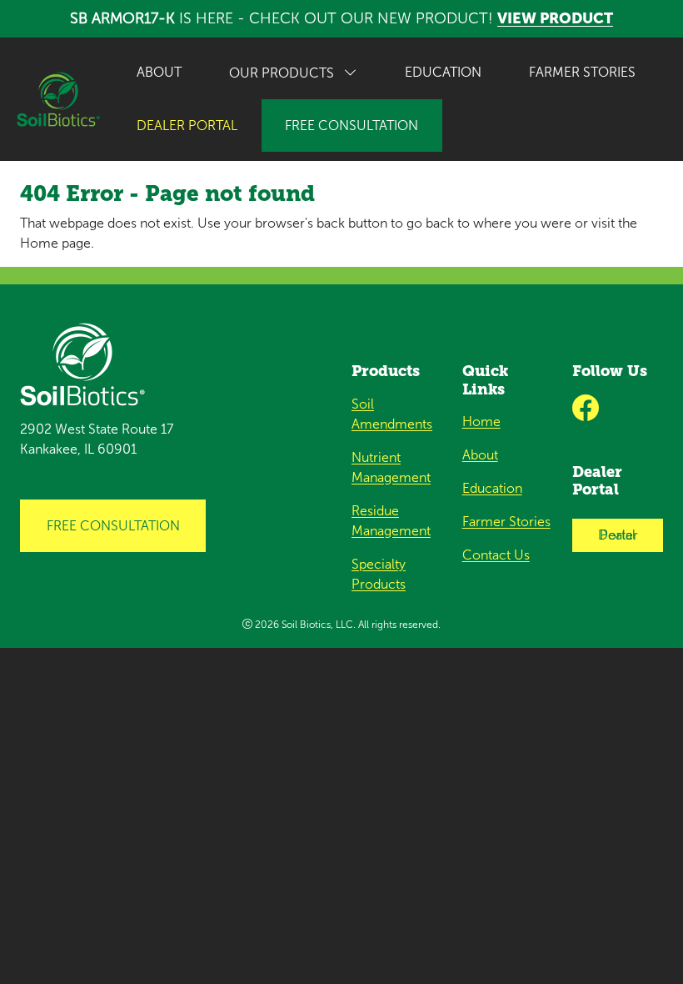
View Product (555, 18)
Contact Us (496, 555)
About (159, 72)
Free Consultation (351, 125)
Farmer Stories (582, 72)
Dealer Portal (618, 535)
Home (481, 421)
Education (443, 72)
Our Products (283, 73)
